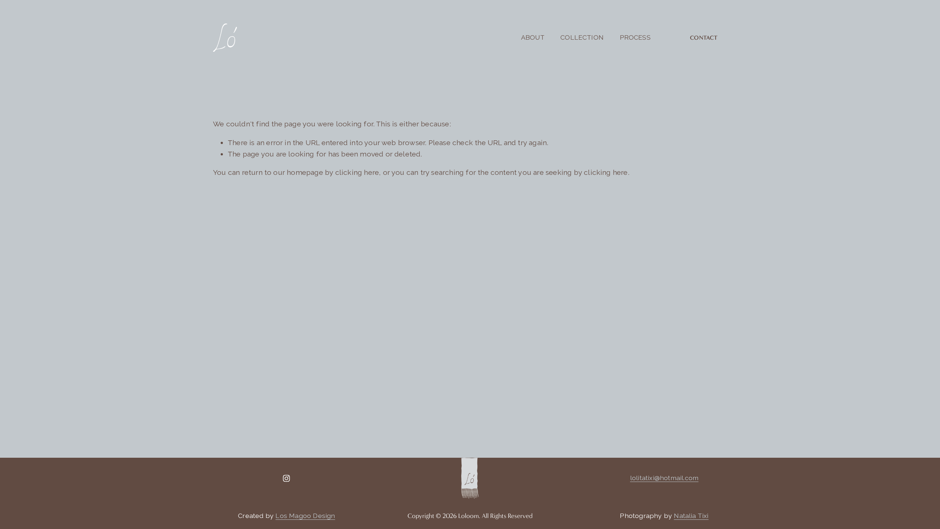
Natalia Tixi (691, 515)
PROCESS (635, 37)
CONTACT (703, 37)
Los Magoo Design (305, 515)
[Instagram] (286, 478)
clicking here (357, 172)
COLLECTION (582, 37)
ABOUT (533, 37)
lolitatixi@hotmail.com (664, 478)
